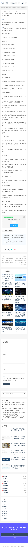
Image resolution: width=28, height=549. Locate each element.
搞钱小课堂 (8, 7)
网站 (4, 369)
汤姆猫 (5, 11)
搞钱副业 (4, 506)
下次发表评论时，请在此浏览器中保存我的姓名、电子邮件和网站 (13, 379)
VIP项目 (5, 230)
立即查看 (14, 534)
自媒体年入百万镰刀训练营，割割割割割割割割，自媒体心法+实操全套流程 (20, 261)
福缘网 (4, 508)
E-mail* (5, 362)
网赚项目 (4, 515)
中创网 (4, 501)
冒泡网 (18, 7)
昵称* (4, 354)
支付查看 (15, 225)
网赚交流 (4, 511)
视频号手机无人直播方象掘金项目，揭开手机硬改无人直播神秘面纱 (7, 260)
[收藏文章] (8, 250)
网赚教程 (14, 7)
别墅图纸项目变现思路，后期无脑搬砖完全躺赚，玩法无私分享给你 (18, 467)
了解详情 (14, 537)
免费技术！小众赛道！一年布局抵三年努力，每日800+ (7, 314)
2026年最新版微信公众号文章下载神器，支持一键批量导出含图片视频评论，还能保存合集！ (20, 299)
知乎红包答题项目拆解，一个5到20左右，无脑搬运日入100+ (18, 452)
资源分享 (4, 518)
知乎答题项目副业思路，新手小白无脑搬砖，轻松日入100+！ (18, 438)
